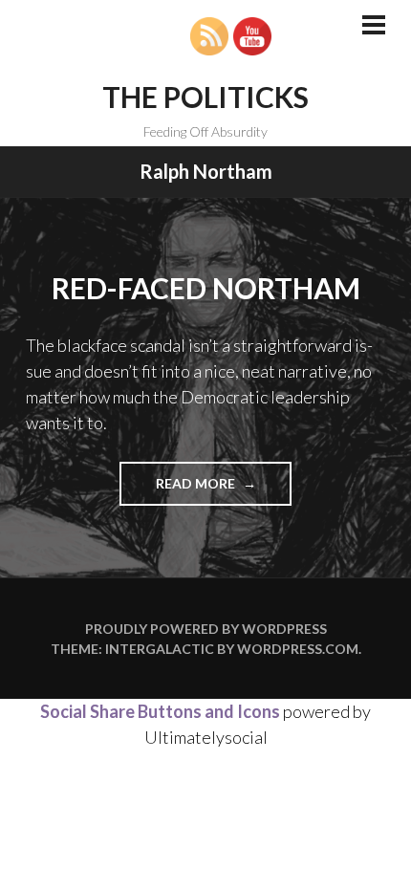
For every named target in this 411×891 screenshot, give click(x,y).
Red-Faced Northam (206, 288)
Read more (224, 490)
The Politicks (205, 96)
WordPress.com (297, 649)
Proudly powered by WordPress (206, 628)
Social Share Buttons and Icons (160, 711)
